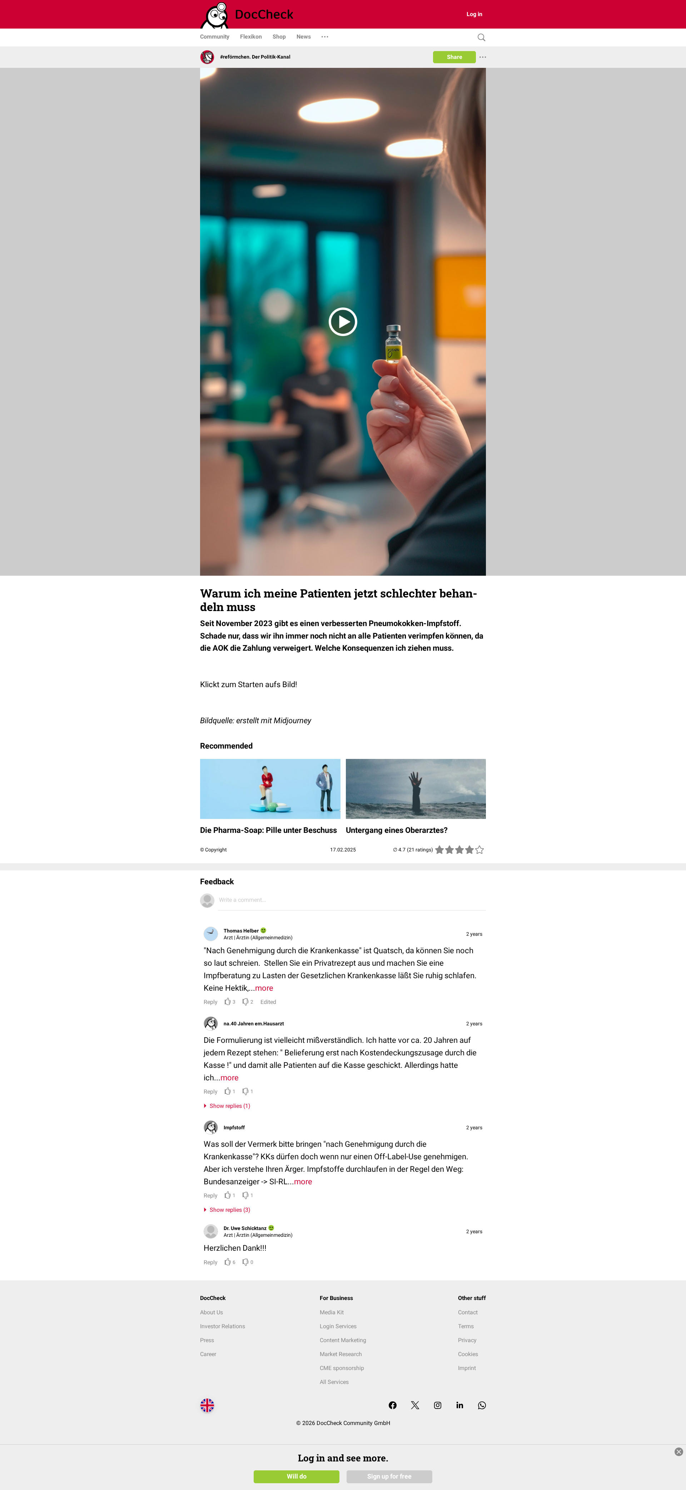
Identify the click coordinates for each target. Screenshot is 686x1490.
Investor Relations (222, 1326)
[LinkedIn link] (460, 1405)
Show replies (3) (228, 1209)
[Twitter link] (415, 1405)
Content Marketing (343, 1340)
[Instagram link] (438, 1405)
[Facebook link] (393, 1405)
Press (207, 1340)
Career (208, 1354)
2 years (474, 934)
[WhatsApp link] (482, 1405)
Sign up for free (389, 1476)
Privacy (467, 1340)
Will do (297, 1476)
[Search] (480, 38)
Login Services (338, 1326)
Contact (468, 1312)
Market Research (341, 1354)
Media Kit (332, 1312)
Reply (211, 1002)
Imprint (467, 1368)
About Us (211, 1312)
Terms (466, 1326)
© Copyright (213, 849)
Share (454, 57)
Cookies (468, 1354)
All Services (334, 1382)
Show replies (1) (228, 1105)
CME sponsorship (342, 1368)
